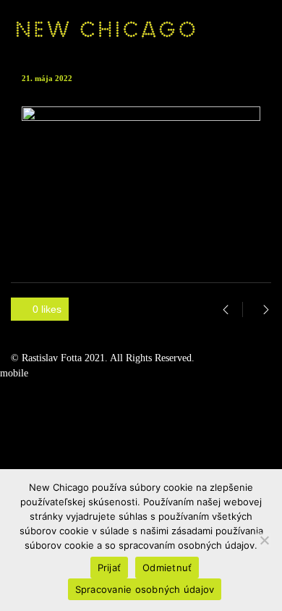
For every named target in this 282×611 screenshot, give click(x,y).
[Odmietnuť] (264, 540)
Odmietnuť (167, 567)
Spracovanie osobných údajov (145, 589)
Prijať (109, 567)
